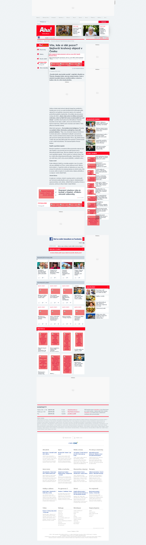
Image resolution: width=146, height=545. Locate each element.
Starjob (90, 510)
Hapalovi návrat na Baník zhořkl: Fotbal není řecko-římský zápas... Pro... (64, 457)
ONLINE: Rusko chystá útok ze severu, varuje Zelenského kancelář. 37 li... (49, 457)
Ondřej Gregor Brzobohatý (51, 426)
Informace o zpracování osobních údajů (89, 536)
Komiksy (91, 492)
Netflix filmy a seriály (47, 492)
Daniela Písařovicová (94, 419)
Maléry (41, 54)
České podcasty (92, 512)
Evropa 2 (90, 516)
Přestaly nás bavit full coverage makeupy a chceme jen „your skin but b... (65, 499)
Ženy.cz (74, 17)
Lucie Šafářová (50, 425)
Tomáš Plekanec (60, 427)
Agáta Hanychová (41, 419)
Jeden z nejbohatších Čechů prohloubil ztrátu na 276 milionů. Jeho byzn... (80, 476)
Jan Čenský (65, 422)
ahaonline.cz (97, 409)
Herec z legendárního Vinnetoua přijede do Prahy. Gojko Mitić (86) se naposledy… (101, 197)
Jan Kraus (70, 422)
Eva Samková (47, 420)
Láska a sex (43, 63)
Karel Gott (71, 423)
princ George (48, 429)
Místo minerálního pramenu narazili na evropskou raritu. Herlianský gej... (50, 500)
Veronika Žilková (92, 427)
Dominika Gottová (103, 419)
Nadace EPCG (84, 473)
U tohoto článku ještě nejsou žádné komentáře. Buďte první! (66, 252)
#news (70, 491)
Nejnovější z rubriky (93, 119)
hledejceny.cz (60, 510)
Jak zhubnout (77, 452)
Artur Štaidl (59, 419)
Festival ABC (97, 492)
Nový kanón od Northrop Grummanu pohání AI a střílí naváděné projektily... (65, 482)
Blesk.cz (38, 17)
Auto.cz (86, 17)
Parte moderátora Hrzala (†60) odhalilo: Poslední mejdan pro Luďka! (101, 157)
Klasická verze (67, 437)
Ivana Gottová (45, 422)
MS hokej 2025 (61, 452)
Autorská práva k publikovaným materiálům (53, 536)
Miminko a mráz (98, 454)
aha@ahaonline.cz (72, 409)
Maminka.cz (61, 17)
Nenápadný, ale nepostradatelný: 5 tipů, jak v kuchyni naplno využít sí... (96, 476)
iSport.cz (80, 17)
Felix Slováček (53, 420)
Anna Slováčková (52, 419)
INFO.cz (47, 454)
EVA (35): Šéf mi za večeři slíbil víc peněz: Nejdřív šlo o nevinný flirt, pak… (101, 190)
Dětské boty (76, 520)
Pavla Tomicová (61, 426)
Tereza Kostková (53, 427)
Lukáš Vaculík (65, 425)
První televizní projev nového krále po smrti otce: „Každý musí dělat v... (50, 459)
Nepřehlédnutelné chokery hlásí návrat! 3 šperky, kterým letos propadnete (101, 216)
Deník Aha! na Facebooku (39, 37)
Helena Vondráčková (91, 420)
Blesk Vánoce (46, 452)
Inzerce (69, 531)
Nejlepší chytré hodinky (63, 472)
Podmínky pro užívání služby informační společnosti (71, 536)
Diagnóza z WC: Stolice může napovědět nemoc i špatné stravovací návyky (81, 497)
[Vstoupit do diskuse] (56, 195)
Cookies (99, 536)
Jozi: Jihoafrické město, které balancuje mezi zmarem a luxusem (49, 495)
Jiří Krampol (44, 423)
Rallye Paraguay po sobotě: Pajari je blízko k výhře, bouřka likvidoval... (49, 476)
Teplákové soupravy (77, 519)
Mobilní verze (79, 437)
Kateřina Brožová (88, 423)
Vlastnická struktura (60, 537)
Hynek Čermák (100, 420)
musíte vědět (71, 246)
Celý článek (81, 197)
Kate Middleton (81, 423)
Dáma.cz (68, 17)
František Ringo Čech (67, 420)
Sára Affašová (80, 426)
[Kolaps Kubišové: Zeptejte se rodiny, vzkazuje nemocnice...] (91, 30)
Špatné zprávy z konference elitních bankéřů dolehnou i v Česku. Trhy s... (81, 478)
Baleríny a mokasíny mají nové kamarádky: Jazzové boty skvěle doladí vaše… (101, 177)
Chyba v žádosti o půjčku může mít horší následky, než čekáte (80, 458)
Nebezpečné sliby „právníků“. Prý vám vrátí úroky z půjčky (79, 364)
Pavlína (107, 38)
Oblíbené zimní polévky (94, 472)
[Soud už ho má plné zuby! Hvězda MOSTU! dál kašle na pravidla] (64, 30)
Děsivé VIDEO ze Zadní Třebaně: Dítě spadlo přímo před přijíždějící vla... (81, 463)
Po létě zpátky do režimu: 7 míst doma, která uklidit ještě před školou (101, 171)
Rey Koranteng (73, 426)
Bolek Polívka (65, 419)
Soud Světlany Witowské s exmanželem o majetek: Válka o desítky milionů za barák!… (101, 203)
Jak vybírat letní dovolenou (95, 455)
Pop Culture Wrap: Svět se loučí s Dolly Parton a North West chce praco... (64, 494)
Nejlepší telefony (62, 473)
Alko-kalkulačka (46, 472)
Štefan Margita (102, 426)
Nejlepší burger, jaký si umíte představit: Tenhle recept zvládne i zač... (95, 479)
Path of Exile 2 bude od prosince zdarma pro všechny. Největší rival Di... (95, 500)
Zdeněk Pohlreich (41, 429)
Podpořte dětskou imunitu (79, 491)
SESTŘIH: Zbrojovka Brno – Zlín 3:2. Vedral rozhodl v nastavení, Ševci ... (49, 517)
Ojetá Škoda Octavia (62, 523)
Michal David (100, 425)
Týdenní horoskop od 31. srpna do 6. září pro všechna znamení (96, 458)
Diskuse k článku (55, 249)
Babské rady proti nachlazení (80, 492)
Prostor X (45, 510)
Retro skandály (44, 68)
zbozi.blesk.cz (60, 516)
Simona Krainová (94, 426)
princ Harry (53, 429)
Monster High (76, 512)
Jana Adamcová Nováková (78, 422)
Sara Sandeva (87, 426)
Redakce (74, 531)
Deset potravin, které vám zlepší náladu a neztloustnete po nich (80, 499)
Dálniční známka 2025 (50, 473)
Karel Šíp (75, 423)
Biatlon (67, 452)
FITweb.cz (93, 17)
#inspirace (60, 491)
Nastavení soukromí (52, 537)
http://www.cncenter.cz (73, 411)
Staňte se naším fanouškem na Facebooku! (66, 239)
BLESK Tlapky (46, 491)
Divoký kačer (53, 491)
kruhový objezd (78, 246)
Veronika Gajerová (84, 427)
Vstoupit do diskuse (79, 68)
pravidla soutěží (72, 413)
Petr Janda (67, 426)
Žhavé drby (43, 49)
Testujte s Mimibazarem (78, 510)
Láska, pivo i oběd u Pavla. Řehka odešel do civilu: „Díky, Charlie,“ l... (80, 461)
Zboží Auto (60, 522)
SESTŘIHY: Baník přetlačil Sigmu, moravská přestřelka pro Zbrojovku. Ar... (64, 462)
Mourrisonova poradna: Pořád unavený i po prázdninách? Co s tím (95, 495)
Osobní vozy (60, 513)
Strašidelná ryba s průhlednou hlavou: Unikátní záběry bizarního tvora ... (96, 498)
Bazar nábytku (76, 523)
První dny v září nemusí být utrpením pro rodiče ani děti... (96, 463)
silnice (59, 246)
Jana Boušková (88, 422)
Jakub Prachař (59, 422)
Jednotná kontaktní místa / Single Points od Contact (74, 537)
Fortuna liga (45, 512)
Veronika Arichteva (76, 427)
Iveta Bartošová (52, 422)
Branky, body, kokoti (52, 510)
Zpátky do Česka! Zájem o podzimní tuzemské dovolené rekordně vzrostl (49, 498)
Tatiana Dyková (46, 427)
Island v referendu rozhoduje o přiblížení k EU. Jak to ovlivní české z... (80, 481)
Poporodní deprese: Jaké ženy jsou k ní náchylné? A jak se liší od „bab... (80, 502)
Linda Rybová (102, 423)
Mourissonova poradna (94, 491)
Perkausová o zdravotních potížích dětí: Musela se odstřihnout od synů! (101, 164)
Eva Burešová (40, 420)
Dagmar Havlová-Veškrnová (75, 419)
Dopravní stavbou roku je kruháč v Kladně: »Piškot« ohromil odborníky (70, 192)
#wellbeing (66, 491)
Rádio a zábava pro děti (93, 513)
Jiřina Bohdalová (50, 423)
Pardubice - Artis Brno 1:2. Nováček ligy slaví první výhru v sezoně (49, 520)
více (105, 17)
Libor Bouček (95, 423)
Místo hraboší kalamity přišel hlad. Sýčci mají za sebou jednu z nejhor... (96, 461)
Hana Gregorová (75, 420)
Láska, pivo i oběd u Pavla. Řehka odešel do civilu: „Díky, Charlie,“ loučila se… (101, 184)
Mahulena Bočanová (73, 425)
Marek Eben (80, 425)
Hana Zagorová (83, 420)
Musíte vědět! (47, 41)
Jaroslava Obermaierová (97, 422)
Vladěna (101, 38)
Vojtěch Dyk (98, 427)
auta (62, 246)
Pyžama (75, 516)
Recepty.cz (53, 17)
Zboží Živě (60, 512)
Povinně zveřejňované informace (91, 537)
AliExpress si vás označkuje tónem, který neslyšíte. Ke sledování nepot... (65, 477)
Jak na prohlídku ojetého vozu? (64, 517)
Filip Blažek (59, 420)
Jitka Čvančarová (58, 423)
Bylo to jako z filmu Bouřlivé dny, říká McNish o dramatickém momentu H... (49, 481)
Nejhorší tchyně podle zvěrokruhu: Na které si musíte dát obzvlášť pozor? (101, 210)
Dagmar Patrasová (85, 419)
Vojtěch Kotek (105, 427)
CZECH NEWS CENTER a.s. (63, 534)
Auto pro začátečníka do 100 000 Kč (65, 520)
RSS (78, 531)
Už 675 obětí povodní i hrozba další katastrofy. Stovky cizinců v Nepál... (49, 462)
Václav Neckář (68, 427)
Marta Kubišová (87, 425)
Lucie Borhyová (43, 425)
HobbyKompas (61, 519)
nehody (66, 246)
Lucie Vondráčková (58, 425)
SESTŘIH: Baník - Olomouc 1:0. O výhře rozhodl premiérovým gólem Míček (49, 515)
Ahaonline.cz (40, 41)
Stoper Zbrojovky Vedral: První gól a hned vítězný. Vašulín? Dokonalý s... (65, 459)
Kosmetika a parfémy (77, 517)
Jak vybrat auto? (61, 525)
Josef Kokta (65, 423)
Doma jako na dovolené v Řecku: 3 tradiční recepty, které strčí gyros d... (96, 481)
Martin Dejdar (94, 425)
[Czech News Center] (75, 443)
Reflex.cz (99, 17)
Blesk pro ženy (46, 17)
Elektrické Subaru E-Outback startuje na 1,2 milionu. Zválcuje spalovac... (49, 478)
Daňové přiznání (77, 472)
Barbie (75, 513)
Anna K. (47, 419)
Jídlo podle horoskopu (98, 473)
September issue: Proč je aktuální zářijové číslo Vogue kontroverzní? (64, 496)
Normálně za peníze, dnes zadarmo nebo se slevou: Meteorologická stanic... (64, 480)
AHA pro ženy (91, 287)
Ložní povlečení (76, 522)
